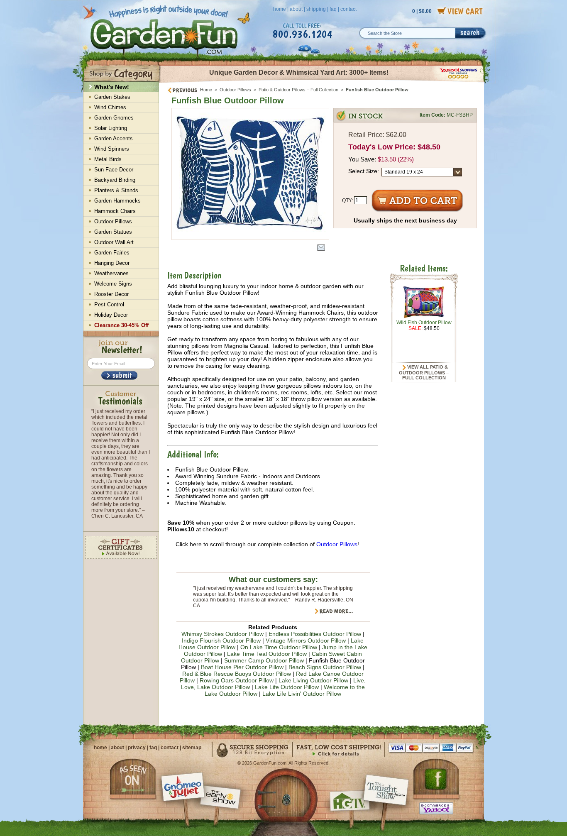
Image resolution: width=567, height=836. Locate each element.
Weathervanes (111, 273)
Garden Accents (113, 138)
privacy (137, 747)
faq (333, 9)
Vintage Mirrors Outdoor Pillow (306, 640)
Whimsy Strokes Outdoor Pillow (222, 634)
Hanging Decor (112, 263)
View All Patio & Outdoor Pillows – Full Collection (424, 372)
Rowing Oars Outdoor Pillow (237, 680)
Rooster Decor (111, 294)
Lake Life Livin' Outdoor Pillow (301, 693)
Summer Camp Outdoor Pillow (264, 660)
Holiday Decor (111, 315)
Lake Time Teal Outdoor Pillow (267, 653)
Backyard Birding (114, 180)
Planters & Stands (116, 190)
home (279, 9)
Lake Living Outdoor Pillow (313, 680)
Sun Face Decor (113, 169)
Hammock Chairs (115, 211)
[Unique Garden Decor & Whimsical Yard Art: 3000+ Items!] (322, 82)
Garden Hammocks (117, 201)
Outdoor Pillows (235, 89)
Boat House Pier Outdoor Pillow (242, 667)
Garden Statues (113, 232)
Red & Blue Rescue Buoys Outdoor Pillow (236, 673)
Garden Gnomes (114, 118)
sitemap (191, 747)
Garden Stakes (112, 97)
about (296, 9)
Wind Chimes (110, 107)
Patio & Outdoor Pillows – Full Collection (298, 89)
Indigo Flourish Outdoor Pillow (221, 640)
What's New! (111, 86)
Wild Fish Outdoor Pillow (424, 322)
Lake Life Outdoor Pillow (287, 687)
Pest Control (109, 304)
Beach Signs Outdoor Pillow (324, 667)
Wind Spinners (111, 149)
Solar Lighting (110, 128)
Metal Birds (108, 159)
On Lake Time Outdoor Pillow (278, 647)
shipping (316, 9)
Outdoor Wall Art (114, 242)
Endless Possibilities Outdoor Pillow (315, 634)
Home (206, 89)
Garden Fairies (112, 252)
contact (348, 9)
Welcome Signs (113, 284)
